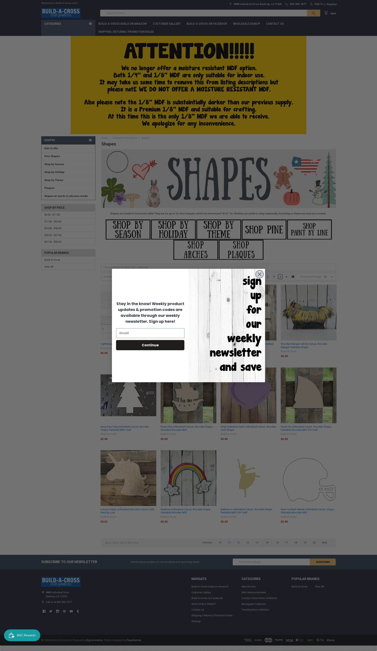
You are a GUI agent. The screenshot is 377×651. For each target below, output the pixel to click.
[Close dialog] (260, 274)
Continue (150, 345)
